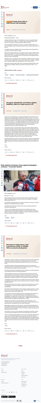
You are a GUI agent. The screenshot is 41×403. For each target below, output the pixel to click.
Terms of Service (24, 381)
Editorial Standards (24, 375)
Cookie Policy (23, 386)
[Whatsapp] (2, 392)
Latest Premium (4, 372)
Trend (9, 42)
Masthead (23, 372)
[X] (7, 392)
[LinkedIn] (14, 392)
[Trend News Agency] (4, 355)
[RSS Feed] (16, 392)
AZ (36, 400)
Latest (2, 370)
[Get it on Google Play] (12, 397)
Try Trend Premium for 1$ (11, 83)
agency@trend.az (4, 365)
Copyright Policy (24, 384)
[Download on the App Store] (4, 397)
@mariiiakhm (19, 70)
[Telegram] (12, 392)
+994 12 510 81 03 (4, 364)
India (6, 325)
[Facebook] (5, 392)
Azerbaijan (7, 217)
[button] (2, 12)
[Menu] (39, 7)
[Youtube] (9, 392)
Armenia (12, 217)
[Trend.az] (5, 7)
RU (38, 400)
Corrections (23, 377)
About (22, 370)
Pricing (2, 381)
